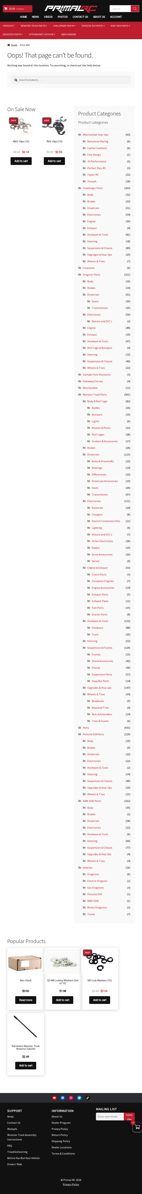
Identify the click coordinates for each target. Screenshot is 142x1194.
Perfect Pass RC (96, 168)
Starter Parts (99, 614)
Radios (96, 547)
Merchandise (68, 34)
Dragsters (93, 874)
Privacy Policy (60, 1129)
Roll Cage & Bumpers (99, 348)
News (35, 16)
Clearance (89, 268)
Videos (48, 16)
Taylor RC (93, 174)
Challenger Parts (63, 26)
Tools (95, 634)
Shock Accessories (102, 661)
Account (116, 16)
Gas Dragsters (95, 887)
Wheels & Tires (96, 261)
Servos (96, 561)
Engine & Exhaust (97, 567)
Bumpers (97, 414)
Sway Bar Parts (100, 681)
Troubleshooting (17, 1151)
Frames (96, 654)
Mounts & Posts (101, 427)
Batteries (97, 507)
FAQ (9, 1145)
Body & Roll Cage (97, 401)
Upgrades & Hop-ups (99, 687)
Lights (95, 421)
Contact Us (80, 16)
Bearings (97, 467)
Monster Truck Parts (32, 26)
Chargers (97, 514)
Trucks (91, 914)
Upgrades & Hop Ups (99, 854)
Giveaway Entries (93, 381)
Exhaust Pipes (100, 601)
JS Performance (96, 161)
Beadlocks (98, 701)
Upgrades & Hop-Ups (99, 787)
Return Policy (60, 1135)
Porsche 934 (94, 894)
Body (90, 194)
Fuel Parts (98, 607)
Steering (92, 241)
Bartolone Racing (97, 141)
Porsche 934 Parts (92, 26)
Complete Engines (103, 581)
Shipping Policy (61, 1141)
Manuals (12, 1129)
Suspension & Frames (99, 647)
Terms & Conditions (63, 1153)
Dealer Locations (62, 1147)
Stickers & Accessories (105, 441)
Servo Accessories (102, 554)
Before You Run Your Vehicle (23, 1158)
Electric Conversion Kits (106, 521)
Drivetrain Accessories (105, 481)
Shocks (96, 667)
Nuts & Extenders (102, 714)
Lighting (97, 527)
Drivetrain (93, 208)
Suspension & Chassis (99, 248)
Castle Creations (97, 148)
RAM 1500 (93, 901)
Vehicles (87, 867)
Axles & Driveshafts (103, 461)
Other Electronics (102, 541)
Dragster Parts (91, 274)
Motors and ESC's (102, 321)
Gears (95, 301)
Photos (63, 16)
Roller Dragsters (97, 907)
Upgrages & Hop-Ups (99, 254)
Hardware (97, 627)
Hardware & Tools (97, 234)
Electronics (94, 214)
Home (23, 16)
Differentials (99, 474)
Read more (25, 1000)
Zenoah (91, 181)
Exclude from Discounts (97, 374)
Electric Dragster (97, 881)
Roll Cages (98, 434)
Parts (86, 727)
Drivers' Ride (14, 1164)
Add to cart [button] (21, 161)
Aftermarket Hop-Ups (41, 34)
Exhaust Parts (100, 594)
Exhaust (92, 228)
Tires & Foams (100, 721)
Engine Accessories (103, 587)
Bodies (96, 407)
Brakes (91, 201)
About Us (99, 16)
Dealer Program (61, 1122)
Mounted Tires (100, 707)
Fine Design (94, 154)
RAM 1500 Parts (119, 26)
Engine (91, 221)
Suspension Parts (102, 674)
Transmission (100, 308)
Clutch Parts (99, 574)
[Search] (135, 8)
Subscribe (129, 1116)
